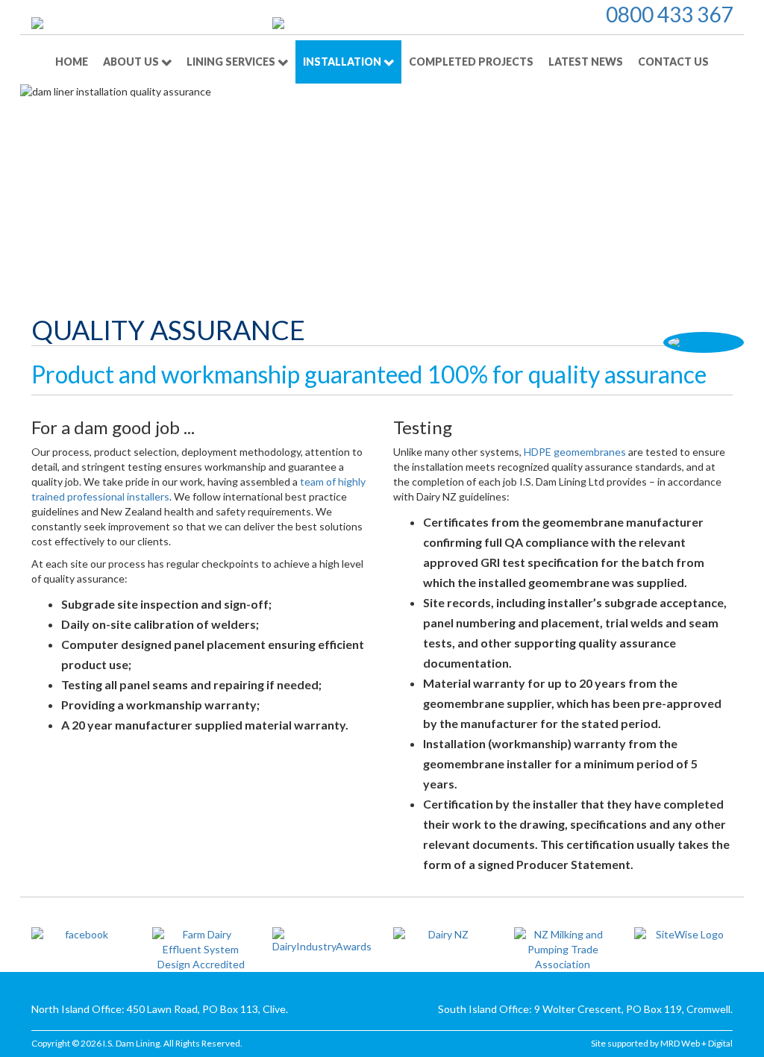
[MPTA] (563, 949)
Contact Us (673, 61)
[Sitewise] (683, 934)
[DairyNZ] (442, 934)
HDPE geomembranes (575, 451)
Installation (343, 61)
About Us (132, 61)
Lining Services (232, 61)
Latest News (585, 61)
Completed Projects (471, 61)
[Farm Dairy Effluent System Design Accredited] (201, 949)
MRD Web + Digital (696, 1043)
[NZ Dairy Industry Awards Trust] (321, 940)
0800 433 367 (669, 14)
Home (71, 61)
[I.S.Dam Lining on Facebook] (80, 934)
